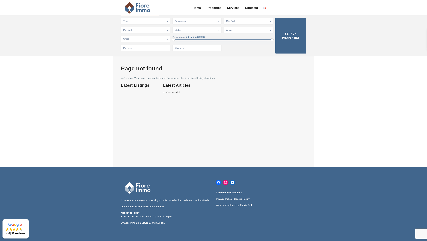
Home (196, 8)
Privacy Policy (224, 199)
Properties (213, 8)
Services (233, 8)
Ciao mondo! (173, 92)
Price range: (178, 37)
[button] (16, 228)
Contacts (251, 8)
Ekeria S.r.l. (246, 205)
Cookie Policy (242, 199)
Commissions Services (229, 192)
